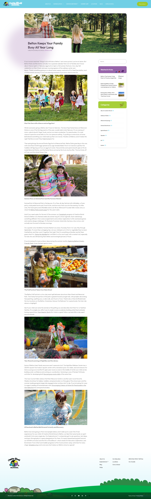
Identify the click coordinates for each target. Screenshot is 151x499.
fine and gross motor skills (51, 374)
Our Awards (132, 462)
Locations (94, 4)
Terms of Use (132, 495)
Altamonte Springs (105, 120)
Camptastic (62, 214)
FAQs (101, 467)
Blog (101, 4)
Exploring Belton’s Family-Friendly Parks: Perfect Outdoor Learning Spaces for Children (109, 85)
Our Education (57, 4)
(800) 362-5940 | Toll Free (136, 459)
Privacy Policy (139, 495)
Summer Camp (84, 4)
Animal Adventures (105, 125)
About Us (48, 4)
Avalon (102, 145)
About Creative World (106, 110)
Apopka (103, 135)
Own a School (109, 4)
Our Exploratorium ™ (72, 4)
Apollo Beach (104, 130)
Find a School (142, 4)
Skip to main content (5, 8)
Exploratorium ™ (104, 462)
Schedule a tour (34, 445)
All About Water (105, 115)
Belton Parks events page (39, 210)
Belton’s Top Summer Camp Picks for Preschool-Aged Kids (108, 77)
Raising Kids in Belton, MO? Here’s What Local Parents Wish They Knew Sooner (109, 94)
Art (101, 140)
